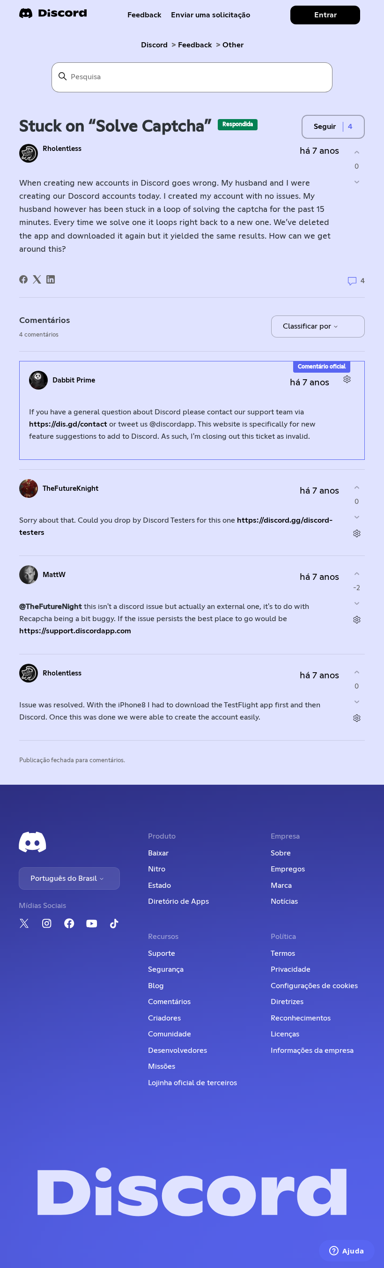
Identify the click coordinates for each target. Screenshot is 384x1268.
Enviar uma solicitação (210, 15)
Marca (281, 885)
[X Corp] (37, 279)
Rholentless (62, 148)
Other (233, 45)
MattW (54, 574)
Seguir (325, 126)
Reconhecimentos (301, 1018)
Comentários (169, 1001)
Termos (283, 953)
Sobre (281, 853)
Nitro (156, 869)
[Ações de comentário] (347, 379)
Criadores (164, 1018)
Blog (156, 986)
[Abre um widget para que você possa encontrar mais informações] (347, 1251)
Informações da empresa (312, 1050)
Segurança (166, 969)
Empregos (288, 869)
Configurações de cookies (314, 986)
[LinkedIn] (50, 279)
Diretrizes (287, 1001)
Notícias (284, 901)
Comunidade (169, 1034)
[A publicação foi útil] (356, 152)
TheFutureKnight (70, 488)
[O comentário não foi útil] (356, 517)
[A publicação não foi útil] (356, 182)
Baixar (158, 853)
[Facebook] (23, 279)
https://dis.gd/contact (68, 424)
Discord (154, 45)
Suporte (161, 953)
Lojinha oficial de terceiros (192, 1083)
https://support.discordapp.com (75, 631)
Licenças (285, 1034)
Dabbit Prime (73, 380)
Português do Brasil (64, 878)
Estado (159, 885)
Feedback (144, 15)
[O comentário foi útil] (356, 487)
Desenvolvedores (177, 1050)
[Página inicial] (53, 16)
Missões (161, 1066)
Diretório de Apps (178, 901)
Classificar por (308, 326)
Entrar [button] (325, 15)
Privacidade (290, 969)
